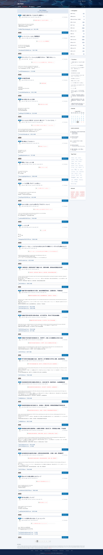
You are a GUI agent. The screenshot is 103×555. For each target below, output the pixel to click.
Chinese (77, 159)
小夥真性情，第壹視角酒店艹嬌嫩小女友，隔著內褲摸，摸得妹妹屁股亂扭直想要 (77, 95)
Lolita (77, 171)
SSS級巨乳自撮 (74, 70)
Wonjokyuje (81, 179)
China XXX (29, 269)
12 (75, 118)
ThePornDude (73, 197)
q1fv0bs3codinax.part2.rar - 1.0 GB (28, 534)
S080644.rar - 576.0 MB (25, 398)
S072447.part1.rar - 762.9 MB (27, 306)
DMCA (41, 550)
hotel (76, 167)
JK (83, 167)
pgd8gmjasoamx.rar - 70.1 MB (27, 155)
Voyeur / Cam (77, 30)
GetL (77, 191)
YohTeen (77, 193)
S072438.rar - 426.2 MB (25, 283)
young (72, 181)
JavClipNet (82, 191)
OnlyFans (76, 173)
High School (81, 165)
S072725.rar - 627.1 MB (25, 352)
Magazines (77, 16)
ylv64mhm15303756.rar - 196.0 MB (28, 490)
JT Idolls (77, 25)
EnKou (79, 163)
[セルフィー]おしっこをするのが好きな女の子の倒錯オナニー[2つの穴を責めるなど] (77, 91)
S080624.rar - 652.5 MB (25, 421)
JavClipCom (82, 195)
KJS (78, 169)
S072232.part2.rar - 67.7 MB (26, 331)
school (80, 173)
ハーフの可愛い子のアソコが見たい (77, 82)
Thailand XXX (77, 45)
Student (73, 177)
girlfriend (72, 165)
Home (32, 550)
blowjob (79, 157)
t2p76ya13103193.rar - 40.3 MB (27, 197)
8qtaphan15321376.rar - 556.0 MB (28, 239)
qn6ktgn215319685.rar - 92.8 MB (28, 113)
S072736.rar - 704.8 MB (25, 469)
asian (76, 157)
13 (77, 118)
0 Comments (65, 17)
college (72, 161)
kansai (72, 169)
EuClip (72, 193)
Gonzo (76, 165)
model (72, 173)
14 (79, 118)
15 (81, 118)
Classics (81, 159)
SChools (77, 175)
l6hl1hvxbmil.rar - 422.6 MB (26, 260)
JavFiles (76, 195)
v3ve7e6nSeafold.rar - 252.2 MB (27, 92)
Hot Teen (72, 167)
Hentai (77, 33)
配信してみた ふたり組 (75, 80)
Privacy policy (55, 550)
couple (76, 161)
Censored (28, 17)
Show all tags (73, 183)
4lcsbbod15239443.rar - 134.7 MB (28, 50)
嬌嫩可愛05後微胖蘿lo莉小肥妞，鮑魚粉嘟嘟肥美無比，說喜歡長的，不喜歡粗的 (77, 100)
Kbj (75, 169)
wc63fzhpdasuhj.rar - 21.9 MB (27, 71)
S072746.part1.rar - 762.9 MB (27, 444)
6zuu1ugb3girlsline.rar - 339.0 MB (28, 176)
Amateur (36, 17)
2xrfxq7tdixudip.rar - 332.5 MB (27, 134)
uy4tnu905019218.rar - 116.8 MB (27, 218)
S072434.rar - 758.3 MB (25, 375)
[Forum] (36, 550)
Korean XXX (77, 48)
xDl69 (72, 195)
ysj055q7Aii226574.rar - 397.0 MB (28, 511)
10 (71, 118)
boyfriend (72, 159)
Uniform (76, 179)
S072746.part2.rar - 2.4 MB (26, 446)
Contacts (67, 550)
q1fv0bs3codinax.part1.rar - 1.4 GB (28, 532)
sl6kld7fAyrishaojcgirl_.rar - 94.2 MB (28, 29)
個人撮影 (76, 181)
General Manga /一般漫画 (77, 19)
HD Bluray (77, 13)
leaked (81, 169)
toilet (72, 179)
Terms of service (47, 550)
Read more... (65, 32)
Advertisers (62, 550)
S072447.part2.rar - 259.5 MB (27, 308)
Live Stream (30, 164)
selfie (81, 175)
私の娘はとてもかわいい (75, 78)
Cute (72, 163)
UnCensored (29, 122)
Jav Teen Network (48, 553)
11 (73, 118)
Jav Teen (20, 4)
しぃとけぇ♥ (73, 88)
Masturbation (81, 171)
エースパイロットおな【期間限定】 (77, 65)
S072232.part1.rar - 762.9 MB (27, 329)
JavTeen (82, 193)
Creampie (79, 161)
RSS (72, 550)
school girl (73, 175)
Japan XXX (32, 17)
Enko (76, 163)
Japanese (79, 167)
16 (83, 118)
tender (81, 177)
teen (78, 177)
